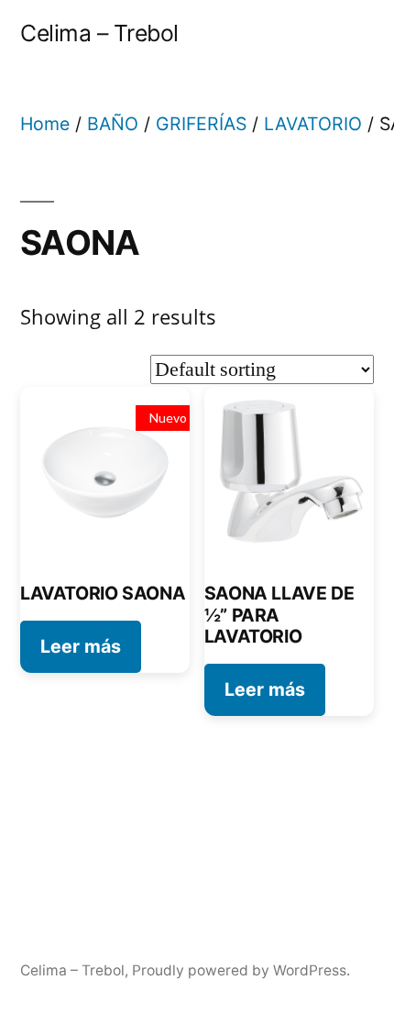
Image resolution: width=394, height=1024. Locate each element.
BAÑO (112, 124)
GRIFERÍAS (201, 124)
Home (45, 124)
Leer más (80, 646)
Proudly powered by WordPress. (241, 970)
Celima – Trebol (99, 33)
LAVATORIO (313, 124)
